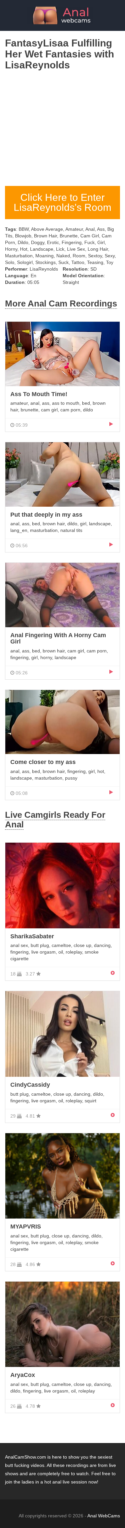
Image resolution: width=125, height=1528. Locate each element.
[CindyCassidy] (62, 1033)
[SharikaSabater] (62, 885)
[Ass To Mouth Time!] (62, 353)
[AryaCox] (62, 1323)
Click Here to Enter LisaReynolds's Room (62, 202)
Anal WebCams (103, 1515)
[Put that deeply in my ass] (62, 474)
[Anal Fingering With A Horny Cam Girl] (62, 594)
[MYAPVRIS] (62, 1175)
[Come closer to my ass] (62, 721)
